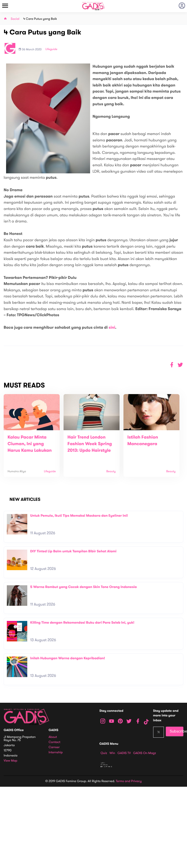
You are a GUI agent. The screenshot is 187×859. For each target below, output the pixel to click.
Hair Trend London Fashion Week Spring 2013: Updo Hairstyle (89, 443)
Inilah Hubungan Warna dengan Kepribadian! (67, 658)
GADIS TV (124, 753)
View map (10, 760)
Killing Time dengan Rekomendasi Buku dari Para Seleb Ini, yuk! (82, 622)
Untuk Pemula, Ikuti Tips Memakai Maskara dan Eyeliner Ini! (79, 515)
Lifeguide (51, 49)
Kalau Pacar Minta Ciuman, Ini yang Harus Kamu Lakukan (30, 443)
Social (15, 19)
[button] (180, 365)
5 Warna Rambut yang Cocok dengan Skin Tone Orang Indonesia (83, 587)
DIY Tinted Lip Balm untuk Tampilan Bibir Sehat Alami (73, 551)
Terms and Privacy (129, 781)
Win (112, 753)
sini (112, 327)
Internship (56, 752)
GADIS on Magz (144, 753)
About (53, 737)
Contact (54, 742)
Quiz (104, 753)
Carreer (54, 747)
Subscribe (176, 731)
